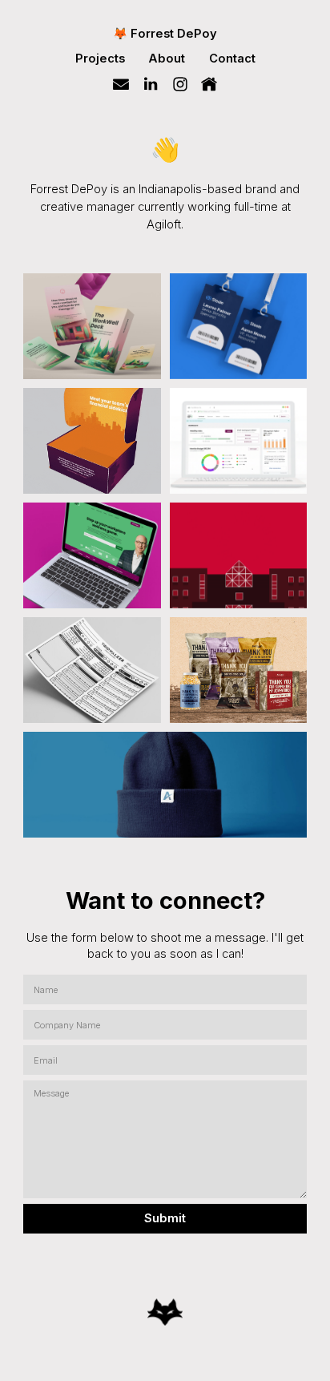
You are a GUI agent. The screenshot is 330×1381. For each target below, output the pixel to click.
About (166, 58)
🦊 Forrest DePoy (165, 33)
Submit (165, 1218)
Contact (232, 58)
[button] (121, 84)
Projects (100, 58)
